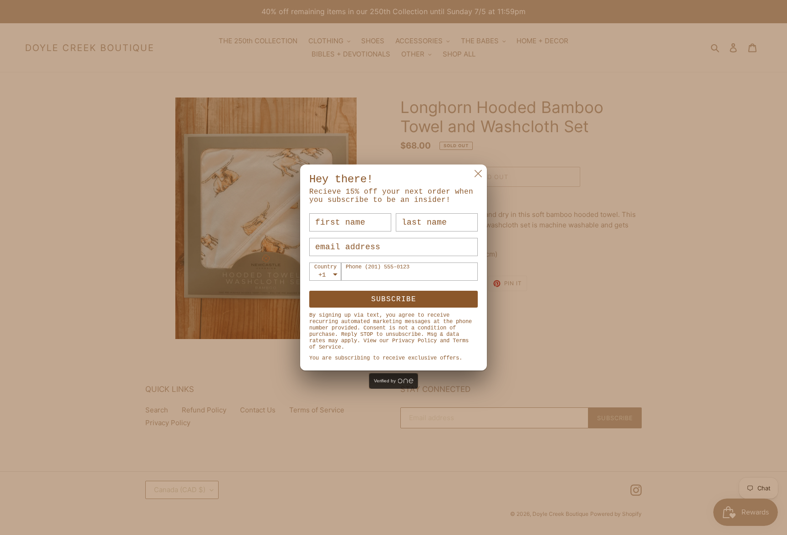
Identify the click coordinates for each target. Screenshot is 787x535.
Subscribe (393, 299)
